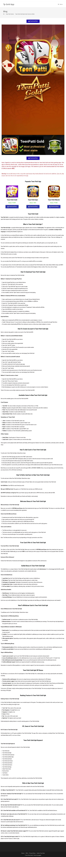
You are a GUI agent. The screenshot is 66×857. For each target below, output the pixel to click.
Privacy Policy (32, 853)
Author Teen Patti (41, 853)
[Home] (3, 14)
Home (22, 853)
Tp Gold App (8, 4)
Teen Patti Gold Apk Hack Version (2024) (24, 14)
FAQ (27, 853)
